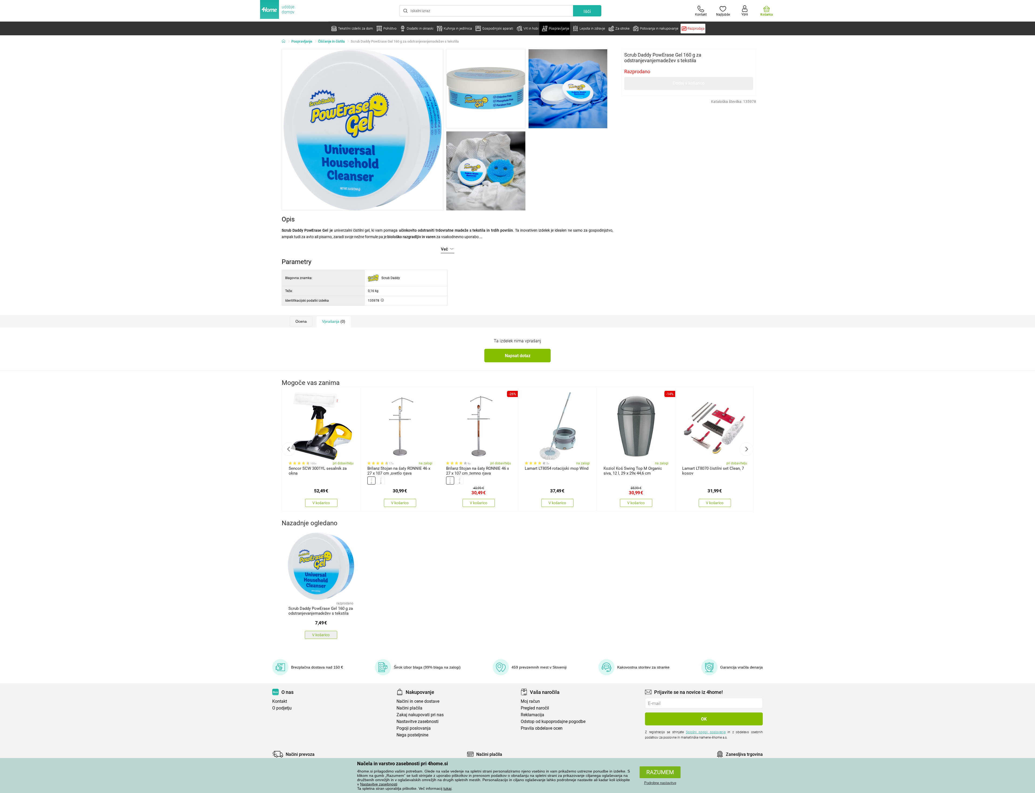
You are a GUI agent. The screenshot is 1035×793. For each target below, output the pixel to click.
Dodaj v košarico (689, 83)
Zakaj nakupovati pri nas (420, 715)
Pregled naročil (535, 708)
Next (746, 449)
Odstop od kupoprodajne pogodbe (553, 721)
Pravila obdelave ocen (542, 728)
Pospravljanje (301, 41)
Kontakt (279, 701)
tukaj (447, 788)
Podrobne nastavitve (660, 783)
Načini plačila (409, 708)
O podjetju (282, 708)
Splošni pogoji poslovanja (706, 732)
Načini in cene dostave (417, 701)
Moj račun (530, 701)
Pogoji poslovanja (413, 728)
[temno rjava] (381, 480)
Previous (288, 449)
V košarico (321, 503)
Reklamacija (532, 715)
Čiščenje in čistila (331, 41)
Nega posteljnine (412, 735)
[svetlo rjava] (371, 480)
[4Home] (285, 41)
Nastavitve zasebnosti (378, 784)
